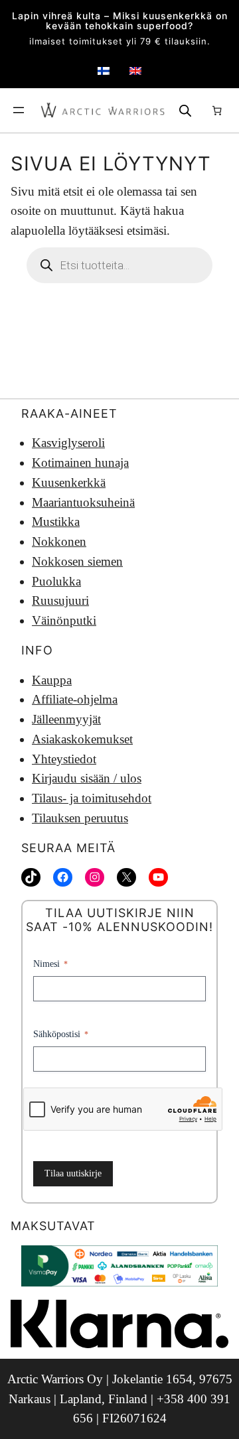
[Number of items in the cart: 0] (216, 110)
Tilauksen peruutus (80, 818)
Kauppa (52, 680)
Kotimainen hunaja (80, 462)
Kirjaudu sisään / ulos (86, 778)
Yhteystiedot (64, 759)
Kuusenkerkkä (69, 482)
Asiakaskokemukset (82, 739)
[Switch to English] (135, 70)
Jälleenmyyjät (66, 719)
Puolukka (56, 581)
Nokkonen (59, 541)
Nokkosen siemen (77, 561)
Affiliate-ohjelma (75, 699)
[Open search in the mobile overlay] (185, 110)
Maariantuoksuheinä (83, 502)
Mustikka (56, 522)
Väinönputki (64, 620)
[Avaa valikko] (19, 110)
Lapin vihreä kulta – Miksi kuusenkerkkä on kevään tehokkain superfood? (120, 21)
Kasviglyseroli (68, 443)
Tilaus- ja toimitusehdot (91, 798)
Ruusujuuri (60, 600)
